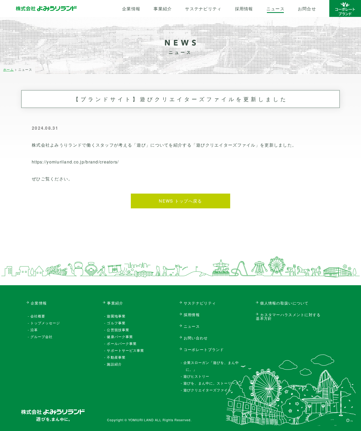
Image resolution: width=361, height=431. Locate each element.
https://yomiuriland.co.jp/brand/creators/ (75, 162)
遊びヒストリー (196, 376)
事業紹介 (163, 9)
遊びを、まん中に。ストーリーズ (211, 383)
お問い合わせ (196, 337)
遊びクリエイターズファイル (207, 389)
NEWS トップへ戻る (180, 201)
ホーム (8, 69)
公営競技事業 (118, 329)
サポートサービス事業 (125, 350)
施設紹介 (114, 364)
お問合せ (307, 9)
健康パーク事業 (120, 336)
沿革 (34, 329)
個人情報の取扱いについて (284, 303)
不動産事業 (116, 357)
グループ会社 (41, 336)
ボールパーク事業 (121, 343)
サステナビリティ (203, 9)
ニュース (275, 9)
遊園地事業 (116, 315)
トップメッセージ (45, 322)
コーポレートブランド (204, 349)
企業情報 (131, 9)
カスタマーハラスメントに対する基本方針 (288, 316)
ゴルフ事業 (116, 322)
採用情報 (244, 9)
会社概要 (37, 315)
